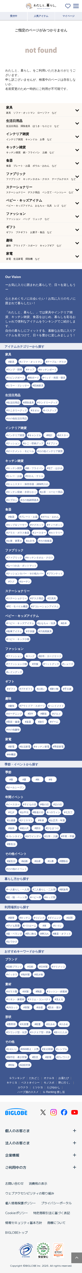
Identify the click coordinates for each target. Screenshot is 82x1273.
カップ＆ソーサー (17, 524)
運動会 (64, 861)
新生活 (12, 844)
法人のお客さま (17, 1142)
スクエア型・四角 (41, 1032)
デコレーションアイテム (45, 606)
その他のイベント (17, 868)
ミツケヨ (37, 1087)
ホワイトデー (34, 836)
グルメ (57, 713)
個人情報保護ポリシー (20, 1203)
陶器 (39, 991)
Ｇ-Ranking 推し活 (54, 1092)
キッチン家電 (42, 746)
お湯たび (63, 1078)
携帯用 (12, 1024)
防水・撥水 (55, 1007)
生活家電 (25, 746)
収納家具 (39, 385)
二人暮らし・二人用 (45, 889)
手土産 (68, 688)
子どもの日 (30, 804)
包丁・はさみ (55, 468)
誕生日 (12, 861)
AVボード (34, 377)
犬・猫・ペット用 (17, 897)
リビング (40, 917)
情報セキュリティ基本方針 (23, 1222)
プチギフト (27, 688)
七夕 (12, 812)
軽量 (38, 1024)
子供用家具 (46, 631)
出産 (38, 861)
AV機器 (12, 754)
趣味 (12, 705)
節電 (49, 1057)
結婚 (25, 861)
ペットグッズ (52, 664)
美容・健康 (14, 721)
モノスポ (49, 1082)
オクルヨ (49, 1078)
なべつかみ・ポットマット (22, 565)
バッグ (31, 656)
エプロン (12, 500)
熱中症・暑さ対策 (17, 1057)
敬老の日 (39, 812)
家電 (12, 746)
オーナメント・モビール (21, 451)
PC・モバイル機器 (18, 606)
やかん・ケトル (35, 476)
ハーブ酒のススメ (27, 1092)
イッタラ (12, 974)
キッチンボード (48, 369)
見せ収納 (48, 1049)
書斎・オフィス (62, 933)
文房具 (52, 598)
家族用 (64, 889)
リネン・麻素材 (16, 999)
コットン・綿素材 (57, 991)
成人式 (25, 828)
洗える (59, 999)
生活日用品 (14, 402)
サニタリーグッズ (17, 410)
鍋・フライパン (35, 468)
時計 (50, 435)
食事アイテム (15, 631)
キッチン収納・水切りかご (22, 491)
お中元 (25, 812)
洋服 (35, 664)
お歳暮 (12, 820)
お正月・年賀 (58, 820)
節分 (38, 828)
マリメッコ (59, 966)
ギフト (12, 688)
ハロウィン (54, 812)
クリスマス (27, 820)
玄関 (70, 917)
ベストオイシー (30, 1082)
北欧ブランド (15, 966)
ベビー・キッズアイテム (21, 623)
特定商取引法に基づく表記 (51, 1213)
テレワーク (64, 1057)
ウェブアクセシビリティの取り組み (29, 1193)
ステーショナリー (17, 598)
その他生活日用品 (17, 418)
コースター (40, 532)
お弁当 (31, 540)
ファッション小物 (17, 664)
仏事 (51, 861)
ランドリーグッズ (48, 402)
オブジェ (53, 443)
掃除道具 (29, 402)
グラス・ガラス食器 (18, 532)
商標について (56, 1222)
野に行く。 (65, 1082)
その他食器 (46, 540)
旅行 (41, 721)
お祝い (41, 688)
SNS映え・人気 (30, 1049)
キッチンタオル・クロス (40, 557)
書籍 (44, 713)
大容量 (25, 1024)
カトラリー (57, 532)
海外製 (26, 974)
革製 (27, 1007)
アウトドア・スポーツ (33, 705)
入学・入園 (52, 836)
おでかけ (12, 941)
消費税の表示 (38, 1183)
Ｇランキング (17, 1078)
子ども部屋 (14, 925)
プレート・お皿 (29, 516)
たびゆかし (53, 1087)
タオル (35, 410)
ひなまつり (53, 828)
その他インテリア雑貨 (51, 451)
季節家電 (59, 746)
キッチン (25, 917)
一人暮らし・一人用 (18, 889)
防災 (35, 1057)
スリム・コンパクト (40, 999)
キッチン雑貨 (15, 468)
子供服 (31, 631)
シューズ (68, 664)
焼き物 (39, 974)
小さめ (64, 1024)
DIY (31, 713)
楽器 (28, 721)
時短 (12, 1065)
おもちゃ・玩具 (47, 623)
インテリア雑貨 (16, 435)
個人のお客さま (17, 1130)
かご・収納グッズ (34, 443)
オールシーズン (16, 787)
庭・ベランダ (15, 933)
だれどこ (34, 1078)
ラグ (12, 581)
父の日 (58, 804)
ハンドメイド (56, 705)
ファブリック (15, 557)
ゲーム (54, 721)
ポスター (63, 435)
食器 (12, 516)
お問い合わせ (14, 1183)
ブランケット (55, 573)
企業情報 (12, 1155)
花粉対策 (25, 1065)
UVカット (13, 1007)
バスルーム (30, 925)
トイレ (58, 925)
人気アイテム (41, 15)
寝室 (12, 917)
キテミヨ (12, 1082)
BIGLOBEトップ (16, 1232)
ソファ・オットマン (31, 361)
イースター (14, 804)
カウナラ (23, 1087)
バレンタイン (15, 836)
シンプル (62, 1049)
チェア (31, 369)
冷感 (40, 1007)
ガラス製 (12, 991)
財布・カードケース (50, 656)
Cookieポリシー (16, 1213)
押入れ (45, 933)
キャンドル (35, 435)
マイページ (69, 15)
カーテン (25, 581)
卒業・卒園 (68, 836)
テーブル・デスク (56, 361)
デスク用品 (37, 598)
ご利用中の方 (15, 1167)
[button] (41, 109)
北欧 (31, 966)
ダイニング (55, 917)
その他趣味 (14, 729)
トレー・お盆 (15, 476)
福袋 (12, 828)
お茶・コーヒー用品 (52, 491)
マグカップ (37, 524)
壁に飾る (31, 933)
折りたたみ (61, 1032)
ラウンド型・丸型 (17, 1032)
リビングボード (16, 377)
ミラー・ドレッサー (18, 385)
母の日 (45, 804)
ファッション (15, 656)
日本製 (44, 966)
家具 (12, 361)
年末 (41, 820)
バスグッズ (51, 410)
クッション (14, 443)
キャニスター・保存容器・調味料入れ (28, 484)
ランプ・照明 (15, 369)
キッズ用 (50, 897)
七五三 (69, 812)
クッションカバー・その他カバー (26, 573)
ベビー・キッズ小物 (18, 639)
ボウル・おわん (50, 516)
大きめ (51, 1024)
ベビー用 (36, 897)
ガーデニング (15, 713)
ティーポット (55, 524)
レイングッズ (15, 672)
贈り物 (54, 688)
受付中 (13, 15)
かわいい (12, 1049)
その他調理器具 (30, 500)
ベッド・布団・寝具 (54, 377)
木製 (26, 991)
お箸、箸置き (15, 540)
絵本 (64, 623)
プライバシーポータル (56, 1203)
